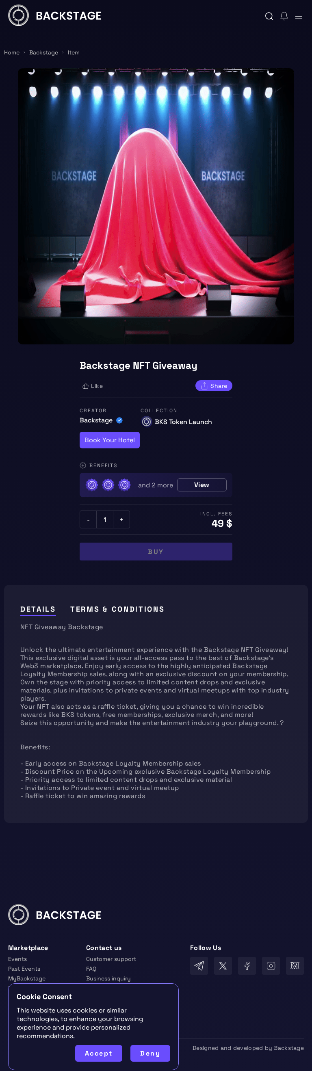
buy (156, 551)
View (202, 484)
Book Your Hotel (109, 440)
